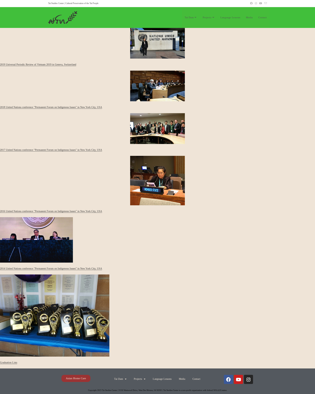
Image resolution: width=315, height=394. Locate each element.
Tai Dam (118, 379)
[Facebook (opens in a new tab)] (251, 3)
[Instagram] (248, 379)
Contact (196, 379)
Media (182, 379)
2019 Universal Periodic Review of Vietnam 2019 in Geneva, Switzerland (38, 64)
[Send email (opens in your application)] (265, 3)
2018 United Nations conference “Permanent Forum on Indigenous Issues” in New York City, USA (51, 107)
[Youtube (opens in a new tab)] (260, 3)
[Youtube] (238, 379)
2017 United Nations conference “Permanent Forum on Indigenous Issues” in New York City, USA (51, 150)
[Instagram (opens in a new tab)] (256, 3)
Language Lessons (162, 379)
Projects (138, 379)
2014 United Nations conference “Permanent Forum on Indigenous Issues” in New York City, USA (51, 268)
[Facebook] (228, 379)
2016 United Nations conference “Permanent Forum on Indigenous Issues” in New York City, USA (51, 211)
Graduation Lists (8, 362)
